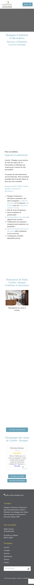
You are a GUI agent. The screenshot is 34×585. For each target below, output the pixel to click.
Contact (6, 562)
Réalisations (8, 556)
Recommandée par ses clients (17, 217)
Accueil (6, 547)
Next (30, 458)
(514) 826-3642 (9, 531)
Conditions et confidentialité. (23, 578)
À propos (7, 550)
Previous (3, 458)
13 (27, 469)
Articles (6, 559)
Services (6, 553)
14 (28, 469)
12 (25, 469)
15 (18, 472)
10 (22, 469)
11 (23, 469)
